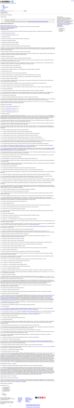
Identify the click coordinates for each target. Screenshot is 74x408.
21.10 (43, 346)
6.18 (51, 295)
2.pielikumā (14, 299)
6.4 (36, 295)
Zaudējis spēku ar (62, 28)
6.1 (31, 296)
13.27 (4, 296)
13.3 (54, 295)
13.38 (18, 296)
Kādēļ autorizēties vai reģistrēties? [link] (6, 14)
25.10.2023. (68, 23)
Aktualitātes (20, 398)
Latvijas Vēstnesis (60, 24)
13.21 (1, 296)
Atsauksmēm (20, 399)
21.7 (36, 346)
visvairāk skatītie (5, 7)
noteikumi (67, 21)
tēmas (4, 6)
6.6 (39, 295)
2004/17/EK (18, 381)
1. (2, 140)
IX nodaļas (28, 146)
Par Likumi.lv (20, 397)
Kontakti (19, 401)
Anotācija (61, 31)
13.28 (7, 296)
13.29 (9, 296)
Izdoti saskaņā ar (62, 30)
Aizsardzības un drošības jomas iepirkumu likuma (18, 146)
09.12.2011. (59, 23)
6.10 (45, 295)
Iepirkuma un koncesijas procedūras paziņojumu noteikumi (38, 21)
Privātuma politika (28, 399)
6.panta (13, 309)
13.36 (12, 296)
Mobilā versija (27, 397)
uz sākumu (2, 9)
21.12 (49, 346)
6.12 (47, 295)
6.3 (34, 295)
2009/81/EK (41, 379)
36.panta (8, 28)
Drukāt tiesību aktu (6, 391)
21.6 (34, 346)
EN (73, 0)
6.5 (38, 295)
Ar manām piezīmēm (6, 389)
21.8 (39, 346)
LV (71, 0)
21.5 (32, 346)
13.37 (14, 296)
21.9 (41, 346)
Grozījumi (61, 29)
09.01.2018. (9, 34)
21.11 (46, 346)
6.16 (49, 295)
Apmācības (20, 400)
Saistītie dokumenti (60, 26)
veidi (3, 5)
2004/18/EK (24, 381)
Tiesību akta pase (60, 16)
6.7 (41, 295)
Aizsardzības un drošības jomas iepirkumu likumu (37, 226)
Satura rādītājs (59, 25)
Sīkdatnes (27, 400)
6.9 (43, 295)
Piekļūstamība (27, 401)
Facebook (4, 393)
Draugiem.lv (5, 394)
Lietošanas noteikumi (29, 398)
